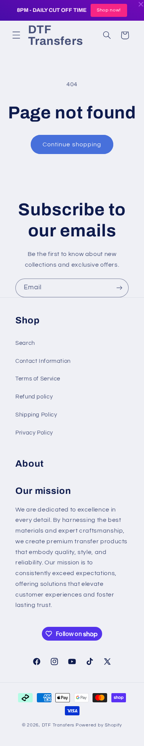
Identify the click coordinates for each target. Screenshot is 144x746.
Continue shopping (72, 144)
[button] (16, 35)
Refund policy (34, 397)
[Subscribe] (119, 288)
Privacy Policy (34, 433)
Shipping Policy (36, 415)
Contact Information (43, 361)
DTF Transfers (58, 725)
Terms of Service (37, 379)
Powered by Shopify (99, 725)
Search (25, 343)
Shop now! (109, 10)
